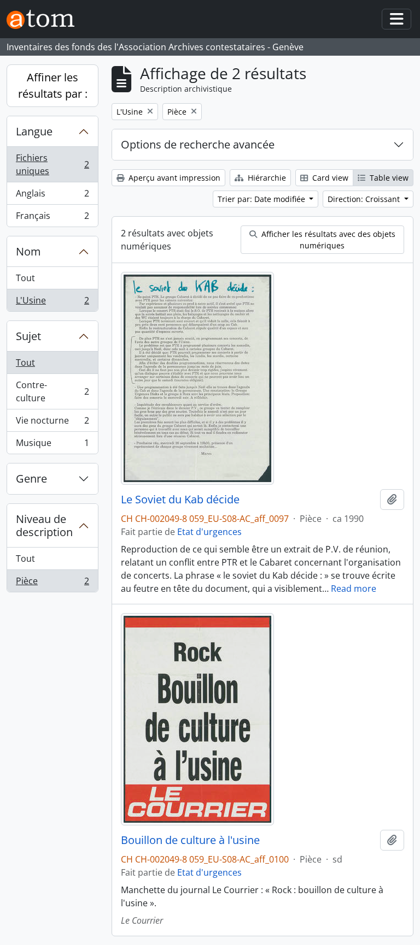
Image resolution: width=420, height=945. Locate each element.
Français (52, 218)
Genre (31, 478)
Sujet (28, 336)
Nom (28, 251)
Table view (388, 178)
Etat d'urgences (209, 532)
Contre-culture (52, 391)
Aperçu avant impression (173, 178)
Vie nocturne (52, 423)
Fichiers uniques (52, 164)
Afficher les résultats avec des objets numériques (327, 240)
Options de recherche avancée (198, 144)
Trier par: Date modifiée (262, 199)
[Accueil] (45, 19)
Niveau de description (44, 525)
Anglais (52, 196)
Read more (353, 589)
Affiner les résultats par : (53, 85)
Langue (34, 131)
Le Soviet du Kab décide (180, 499)
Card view (329, 178)
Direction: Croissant (365, 199)
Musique (52, 445)
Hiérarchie (266, 178)
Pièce (52, 583)
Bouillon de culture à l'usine (190, 840)
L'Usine (52, 302)
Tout (25, 278)
